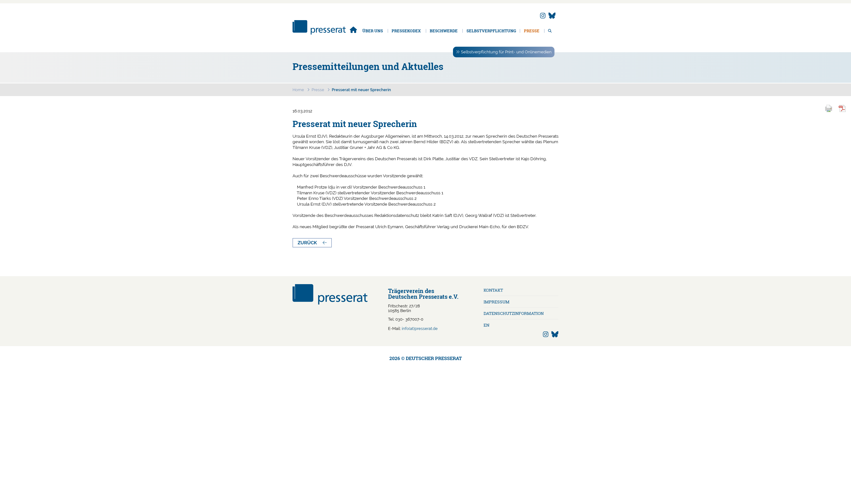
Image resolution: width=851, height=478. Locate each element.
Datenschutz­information (514, 313)
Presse (531, 30)
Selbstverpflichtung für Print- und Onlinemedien (506, 52)
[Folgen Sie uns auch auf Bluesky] (552, 15)
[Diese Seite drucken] (830, 111)
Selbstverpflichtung (491, 30)
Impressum (496, 302)
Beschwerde (444, 30)
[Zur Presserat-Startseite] (319, 33)
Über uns (372, 30)
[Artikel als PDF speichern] (844, 111)
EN (486, 325)
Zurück (307, 242)
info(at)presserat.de (420, 328)
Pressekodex (406, 30)
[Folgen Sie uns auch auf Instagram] (543, 15)
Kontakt (493, 290)
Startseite (353, 29)
